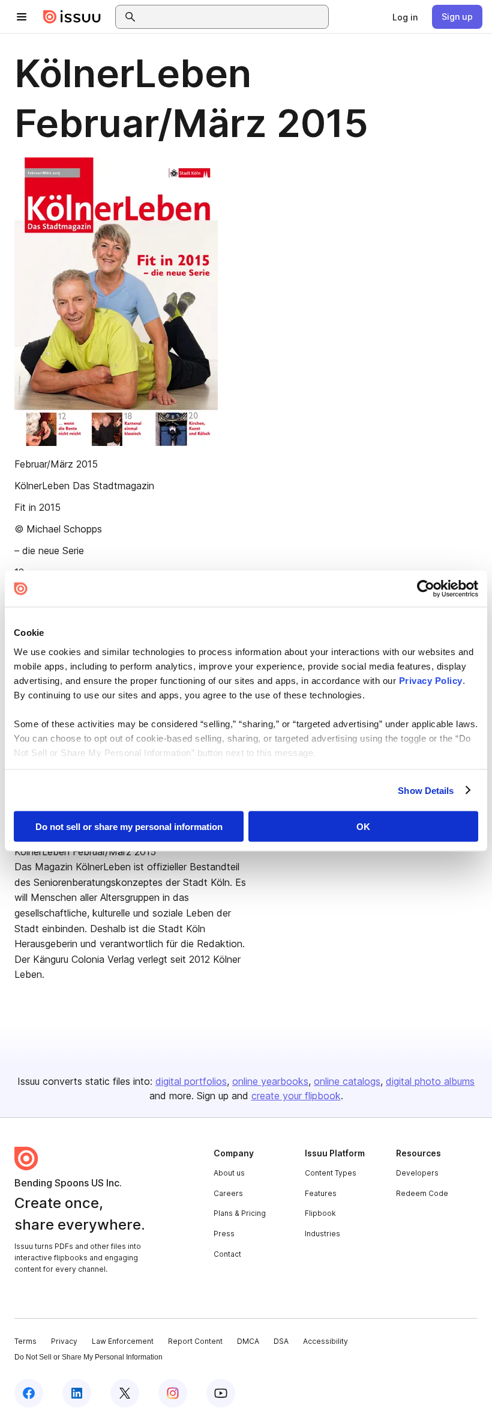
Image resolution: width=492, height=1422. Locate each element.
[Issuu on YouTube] (220, 1393)
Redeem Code (422, 1193)
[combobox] (232, 16)
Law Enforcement (123, 1341)
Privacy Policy (431, 680)
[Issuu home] (72, 16)
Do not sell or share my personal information (129, 827)
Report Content (195, 1341)
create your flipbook (296, 1096)
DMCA (248, 1341)
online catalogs (347, 1081)
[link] (405, 17)
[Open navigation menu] (22, 17)
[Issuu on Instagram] (172, 1393)
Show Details (426, 790)
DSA (281, 1341)
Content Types (330, 1172)
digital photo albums (430, 1081)
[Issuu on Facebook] (28, 1393)
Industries (322, 1233)
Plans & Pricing (240, 1213)
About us (229, 1172)
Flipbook (320, 1213)
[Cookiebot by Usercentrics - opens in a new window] (425, 589)
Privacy (64, 1341)
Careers (228, 1193)
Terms (25, 1341)
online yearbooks (270, 1081)
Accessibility (325, 1341)
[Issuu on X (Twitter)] (124, 1393)
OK (363, 827)
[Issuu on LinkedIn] (76, 1393)
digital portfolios (191, 1081)
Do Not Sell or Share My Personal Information (88, 1357)
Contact (227, 1254)
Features (321, 1193)
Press (224, 1233)
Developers (417, 1172)
